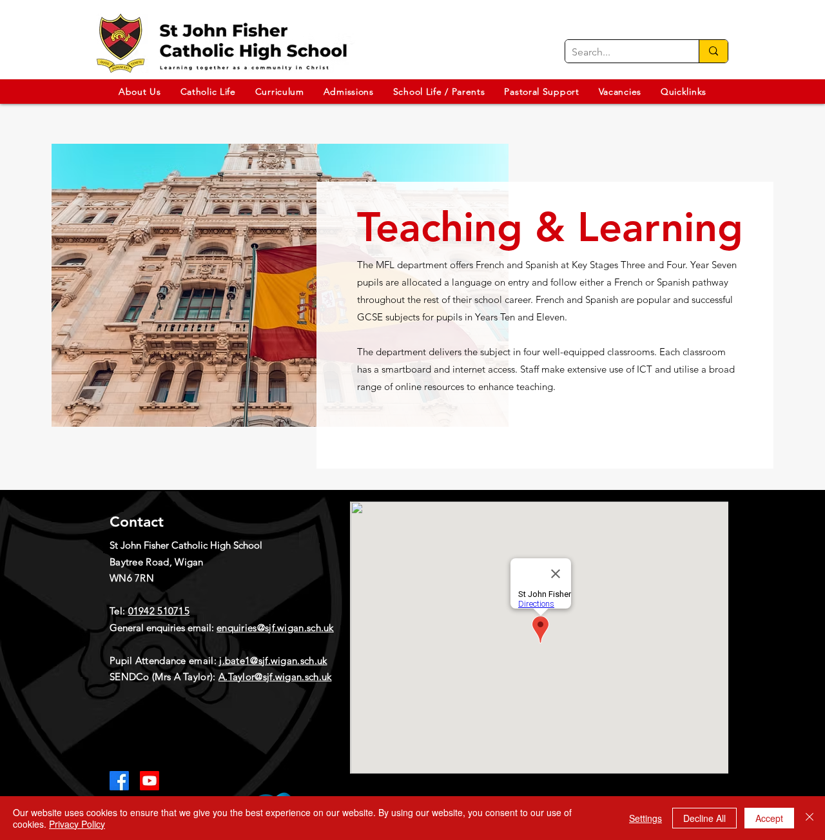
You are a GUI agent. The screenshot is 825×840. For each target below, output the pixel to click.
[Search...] (713, 51)
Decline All (704, 818)
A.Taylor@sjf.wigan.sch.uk (275, 676)
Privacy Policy (77, 823)
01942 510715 (159, 611)
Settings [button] (645, 818)
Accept (769, 818)
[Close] (809, 818)
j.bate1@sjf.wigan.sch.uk (273, 660)
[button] (140, 91)
